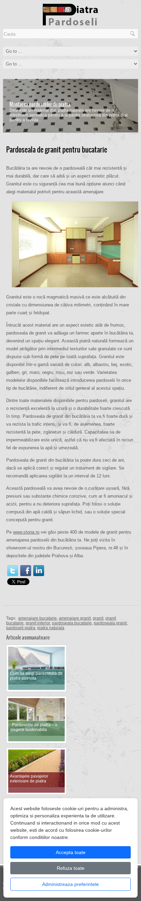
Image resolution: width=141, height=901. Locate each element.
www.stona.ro (26, 532)
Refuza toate (71, 868)
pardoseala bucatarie (72, 623)
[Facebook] (25, 570)
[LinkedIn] (38, 570)
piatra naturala (50, 627)
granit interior (38, 623)
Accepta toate (71, 852)
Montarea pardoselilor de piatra (40, 104)
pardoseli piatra (20, 627)
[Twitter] (12, 570)
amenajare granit (75, 618)
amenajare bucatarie (37, 618)
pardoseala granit (110, 623)
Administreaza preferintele (70, 884)
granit (98, 618)
